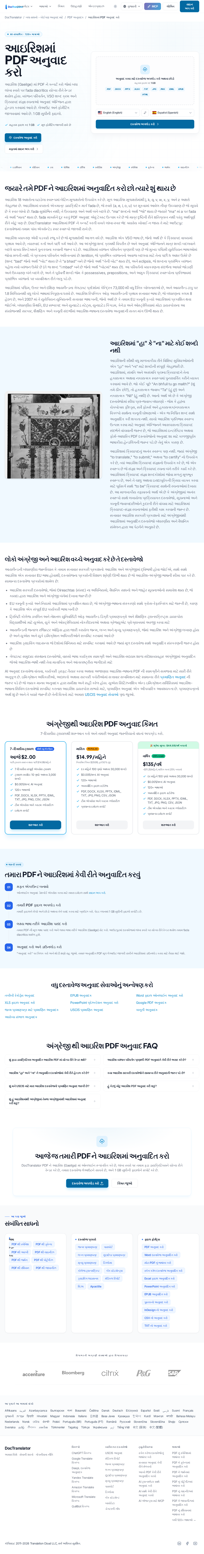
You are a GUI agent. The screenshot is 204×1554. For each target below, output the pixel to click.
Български (57, 1410)
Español (145, 1410)
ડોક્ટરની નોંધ (112, 1508)
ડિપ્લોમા (107, 1262)
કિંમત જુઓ (124, 1183)
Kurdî (147, 1416)
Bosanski (80, 1410)
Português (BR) (72, 1421)
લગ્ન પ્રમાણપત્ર (87, 1255)
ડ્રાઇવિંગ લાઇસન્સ (88, 1278)
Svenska (10, 1427)
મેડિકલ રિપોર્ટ (112, 1278)
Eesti (156, 1410)
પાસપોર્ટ (108, 1247)
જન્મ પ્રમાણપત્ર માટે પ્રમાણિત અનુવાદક (32, 1010)
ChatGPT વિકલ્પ (81, 1453)
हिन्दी (30, 1416)
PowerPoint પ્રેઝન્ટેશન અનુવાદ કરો (94, 1003)
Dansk (105, 1410)
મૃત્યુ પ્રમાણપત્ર (87, 1262)
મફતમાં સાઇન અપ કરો (21, 149)
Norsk (26, 1421)
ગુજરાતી (9, 1416)
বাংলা (69, 1410)
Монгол (158, 1416)
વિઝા (80, 1286)
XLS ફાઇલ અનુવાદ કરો (20, 1003)
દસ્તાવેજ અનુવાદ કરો (25, 137)
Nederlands (12, 1421)
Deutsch (118, 1410)
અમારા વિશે (11, 1454)
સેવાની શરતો (26, 1454)
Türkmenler (58, 1427)
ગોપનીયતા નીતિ (44, 1454)
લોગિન (170, 6)
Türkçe (85, 1427)
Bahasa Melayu (185, 1416)
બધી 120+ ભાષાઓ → (184, 1520)
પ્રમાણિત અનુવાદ (173, 677)
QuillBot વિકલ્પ (80, 1506)
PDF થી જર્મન (19, 1260)
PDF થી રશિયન (20, 1268)
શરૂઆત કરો (35, 825)
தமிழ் (21, 1427)
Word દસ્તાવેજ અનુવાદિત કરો (161, 1255)
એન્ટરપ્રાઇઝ (96, 6)
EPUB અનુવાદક (80, 995)
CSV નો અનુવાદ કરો (156, 1318)
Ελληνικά (132, 1410)
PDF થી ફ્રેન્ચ (44, 1244)
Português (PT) (94, 1421)
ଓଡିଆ (36, 1421)
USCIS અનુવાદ (114, 1453)
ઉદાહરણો (76, 6)
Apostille (95, 1286)
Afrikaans (10, 1410)
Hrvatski (42, 1416)
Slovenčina (140, 1421)
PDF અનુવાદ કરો (154, 1247)
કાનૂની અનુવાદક (147, 1010)
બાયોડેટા (109, 1503)
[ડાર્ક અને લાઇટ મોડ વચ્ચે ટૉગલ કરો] (115, 6)
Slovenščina (157, 1421)
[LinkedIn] (179, 1543)
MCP (155, 6)
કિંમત (61, 6)
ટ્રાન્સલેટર (23, 6)
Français (188, 1410)
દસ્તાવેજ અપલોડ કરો (85, 1183)
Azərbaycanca (38, 1410)
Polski (56, 1421)
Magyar (55, 1416)
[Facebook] (187, 1543)
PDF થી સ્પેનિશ (20, 1244)
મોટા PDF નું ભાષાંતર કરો (157, 1262)
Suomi (175, 1410)
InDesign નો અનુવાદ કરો (158, 1310)
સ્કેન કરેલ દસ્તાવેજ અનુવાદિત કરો (163, 1270)
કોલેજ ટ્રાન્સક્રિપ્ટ (89, 1270)
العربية (23, 1410)
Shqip (171, 1421)
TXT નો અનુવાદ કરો (155, 1325)
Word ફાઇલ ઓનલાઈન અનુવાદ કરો (159, 995)
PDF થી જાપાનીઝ (46, 1268)
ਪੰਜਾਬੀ (46, 1421)
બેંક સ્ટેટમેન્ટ (112, 1497)
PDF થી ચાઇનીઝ (44, 1252)
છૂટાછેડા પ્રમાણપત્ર (114, 1255)
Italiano (82, 1416)
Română (111, 1421)
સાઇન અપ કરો (189, 6)
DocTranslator (18, 1448)
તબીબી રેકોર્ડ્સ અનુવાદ (19, 995)
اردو (112, 1427)
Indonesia (69, 1416)
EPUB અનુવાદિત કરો (156, 1294)
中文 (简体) (139, 1427)
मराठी (170, 1416)
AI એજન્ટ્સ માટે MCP (151, 1500)
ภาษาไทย (43, 1427)
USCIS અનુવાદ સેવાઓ (102, 694)
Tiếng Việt (123, 1427)
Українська (100, 1427)
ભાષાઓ (43, 6)
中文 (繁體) (156, 1427)
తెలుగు (31, 1427)
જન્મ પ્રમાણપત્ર (87, 1247)
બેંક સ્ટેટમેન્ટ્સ (114, 1270)
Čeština (93, 1410)
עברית (20, 1416)
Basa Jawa (108, 1416)
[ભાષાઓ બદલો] (145, 113)
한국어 (137, 1416)
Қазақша (123, 1416)
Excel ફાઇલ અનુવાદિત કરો (159, 1278)
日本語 (94, 1416)
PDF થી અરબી (20, 1252)
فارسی (166, 1410)
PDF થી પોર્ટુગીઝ (43, 1260)
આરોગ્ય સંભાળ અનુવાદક (21, 1017)
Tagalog (73, 1427)
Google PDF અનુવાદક (151, 1003)
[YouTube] (195, 1543)
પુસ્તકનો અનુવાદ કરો (156, 1302)
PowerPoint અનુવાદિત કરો (159, 1286)
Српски (183, 1421)
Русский (125, 1421)
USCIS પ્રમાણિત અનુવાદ (86, 1010)
